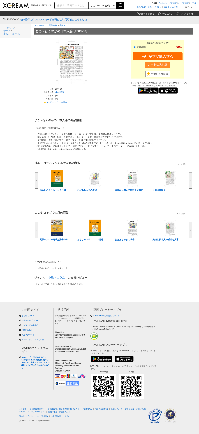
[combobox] (72, 5)
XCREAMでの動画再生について (106, 316)
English (162, 3)
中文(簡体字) (171, 3)
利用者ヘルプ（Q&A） (30, 320)
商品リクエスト (28, 335)
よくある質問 (186, 13)
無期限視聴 (141, 47)
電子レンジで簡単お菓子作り (54, 239)
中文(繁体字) (183, 3)
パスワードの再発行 (29, 325)
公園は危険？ (159, 190)
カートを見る (147, 13)
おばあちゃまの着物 (87, 190)
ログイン (188, 7)
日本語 (22, 416)
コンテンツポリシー (172, 7)
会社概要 (22, 409)
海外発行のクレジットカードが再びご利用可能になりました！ (54, 19)
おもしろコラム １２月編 (53, 190)
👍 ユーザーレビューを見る (55, 102)
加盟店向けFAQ (101, 409)
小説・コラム (11, 33)
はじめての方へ (28, 316)
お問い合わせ (27, 330)
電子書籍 (7, 31)
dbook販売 (59, 92)
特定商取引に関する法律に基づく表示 (63, 409)
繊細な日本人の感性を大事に (129, 190)
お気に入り (167, 13)
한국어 (193, 3)
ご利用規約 (87, 409)
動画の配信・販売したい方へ (149, 7)
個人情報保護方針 (37, 409)
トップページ (8, 28)
